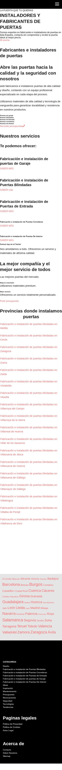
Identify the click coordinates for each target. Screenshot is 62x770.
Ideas (5, 685)
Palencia (31, 613)
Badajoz (53, 578)
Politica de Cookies (11, 727)
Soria (48, 620)
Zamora (23, 632)
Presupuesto (8, 694)
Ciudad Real (21, 591)
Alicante (25, 578)
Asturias (43, 579)
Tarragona (9, 626)
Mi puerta (5, 40)
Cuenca (34, 591)
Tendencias (8, 707)
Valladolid (9, 632)
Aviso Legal (8, 730)
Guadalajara (13, 602)
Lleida (20, 608)
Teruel (22, 626)
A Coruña (6, 579)
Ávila (52, 632)
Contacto (7, 750)
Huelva (27, 602)
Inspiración (8, 688)
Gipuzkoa (14, 596)
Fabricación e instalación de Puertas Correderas (25, 672)
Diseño (6, 666)
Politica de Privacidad (12, 724)
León (11, 608)
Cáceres (48, 591)
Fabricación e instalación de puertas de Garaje (24, 679)
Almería (35, 579)
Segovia (30, 620)
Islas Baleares (48, 602)
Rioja (50, 613)
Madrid (35, 608)
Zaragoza (38, 632)
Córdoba (5, 597)
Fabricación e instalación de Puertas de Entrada (25, 675)
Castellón (8, 590)
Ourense (20, 614)
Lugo (28, 608)
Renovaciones (9, 698)
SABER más (6, 190)
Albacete (16, 579)
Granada (36, 596)
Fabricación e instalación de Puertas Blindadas (24, 669)
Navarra (9, 613)
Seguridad (7, 701)
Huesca (36, 602)
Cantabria (48, 585)
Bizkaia (25, 585)
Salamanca (12, 620)
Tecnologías (8, 704)
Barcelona (11, 584)
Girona (24, 596)
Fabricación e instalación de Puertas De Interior (24, 682)
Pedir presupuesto (9, 301)
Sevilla (40, 620)
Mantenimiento (9, 691)
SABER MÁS (7, 168)
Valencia (45, 626)
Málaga (44, 608)
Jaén (4, 608)
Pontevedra (42, 614)
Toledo (32, 626)
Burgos (36, 584)
